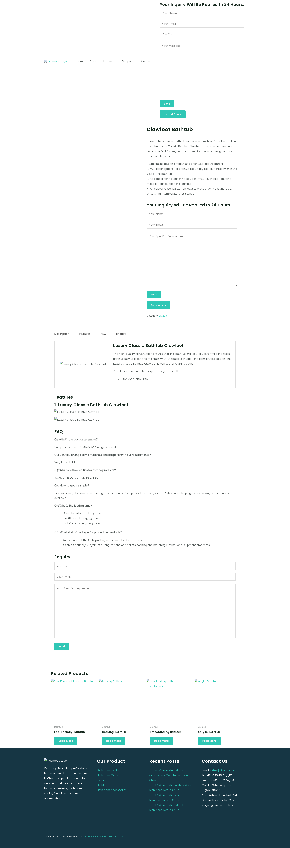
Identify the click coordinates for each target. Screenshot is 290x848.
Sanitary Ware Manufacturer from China (104, 836)
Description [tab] (61, 333)
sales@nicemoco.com (224, 770)
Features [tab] (85, 333)
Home (80, 61)
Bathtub (163, 315)
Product (108, 61)
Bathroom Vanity (108, 770)
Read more (65, 741)
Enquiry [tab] (121, 333)
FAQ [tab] (103, 333)
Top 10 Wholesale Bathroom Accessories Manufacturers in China (168, 775)
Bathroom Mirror (107, 775)
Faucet (101, 780)
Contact (146, 61)
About (94, 61)
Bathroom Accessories (112, 790)
